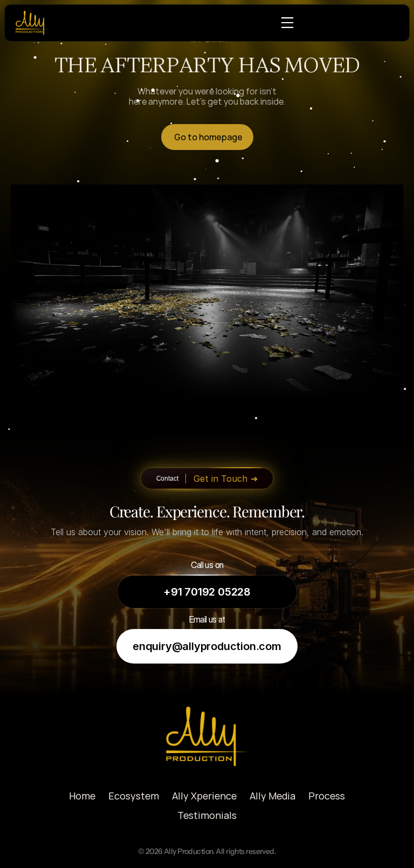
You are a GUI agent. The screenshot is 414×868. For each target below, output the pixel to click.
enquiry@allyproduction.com (207, 646)
